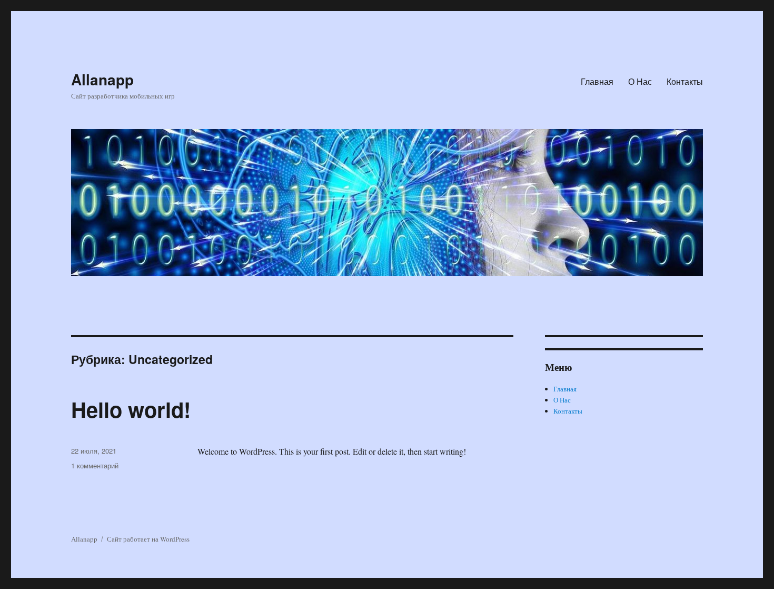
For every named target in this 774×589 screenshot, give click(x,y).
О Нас (640, 81)
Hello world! (131, 409)
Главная (597, 81)
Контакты (685, 81)
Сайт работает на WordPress (148, 539)
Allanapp (102, 79)
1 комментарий (94, 465)
